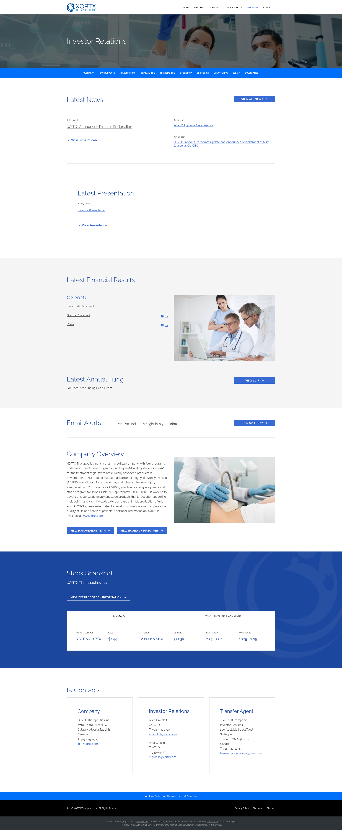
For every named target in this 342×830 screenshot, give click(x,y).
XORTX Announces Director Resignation (99, 127)
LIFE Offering (221, 73)
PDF (166, 317)
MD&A (70, 324)
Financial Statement (78, 315)
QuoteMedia (142, 821)
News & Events (107, 73)
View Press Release (84, 140)
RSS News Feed (190, 796)
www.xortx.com (92, 515)
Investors (252, 7)
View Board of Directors (139, 530)
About (185, 7)
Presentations (128, 73)
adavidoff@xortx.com (163, 734)
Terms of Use (214, 825)
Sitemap (271, 808)
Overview (88, 73)
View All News (252, 99)
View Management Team (88, 530)
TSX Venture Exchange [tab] (223, 616)
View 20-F (252, 380)
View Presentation (94, 225)
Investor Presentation (91, 210)
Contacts (171, 796)
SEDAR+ (236, 73)
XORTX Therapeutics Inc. (86, 808)
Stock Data (186, 73)
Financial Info (167, 73)
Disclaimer (258, 808)
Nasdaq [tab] (119, 616)
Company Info (148, 73)
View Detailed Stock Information (96, 597)
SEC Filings (203, 73)
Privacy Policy (242, 808)
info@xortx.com (88, 744)
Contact (268, 7)
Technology (215, 7)
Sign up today (252, 423)
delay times (212, 821)
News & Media (234, 7)
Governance (251, 73)
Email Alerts (154, 796)
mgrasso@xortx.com (162, 757)
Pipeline (198, 7)
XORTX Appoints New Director (193, 125)
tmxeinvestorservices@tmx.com (241, 753)
